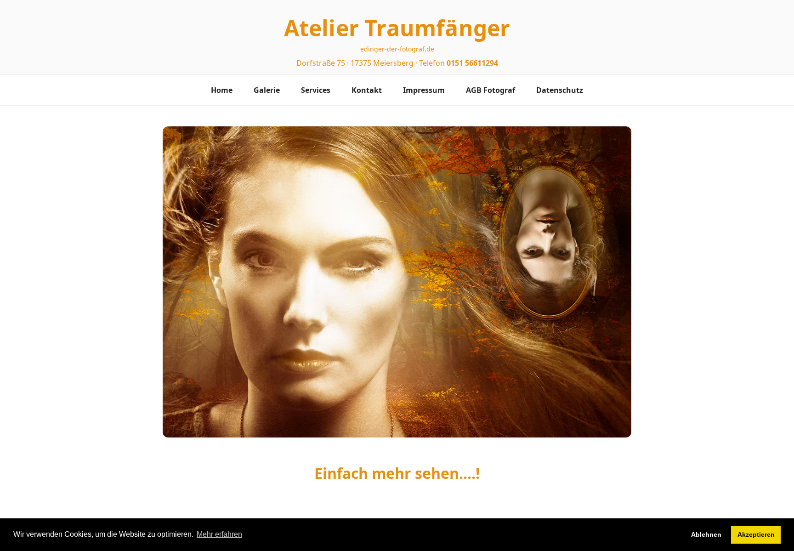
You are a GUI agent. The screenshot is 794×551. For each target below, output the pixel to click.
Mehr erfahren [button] (219, 534)
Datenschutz (559, 90)
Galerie (267, 90)
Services (315, 90)
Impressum (424, 90)
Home (222, 90)
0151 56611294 (472, 63)
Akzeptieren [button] (756, 534)
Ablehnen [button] (706, 534)
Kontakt (367, 90)
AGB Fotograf (490, 90)
